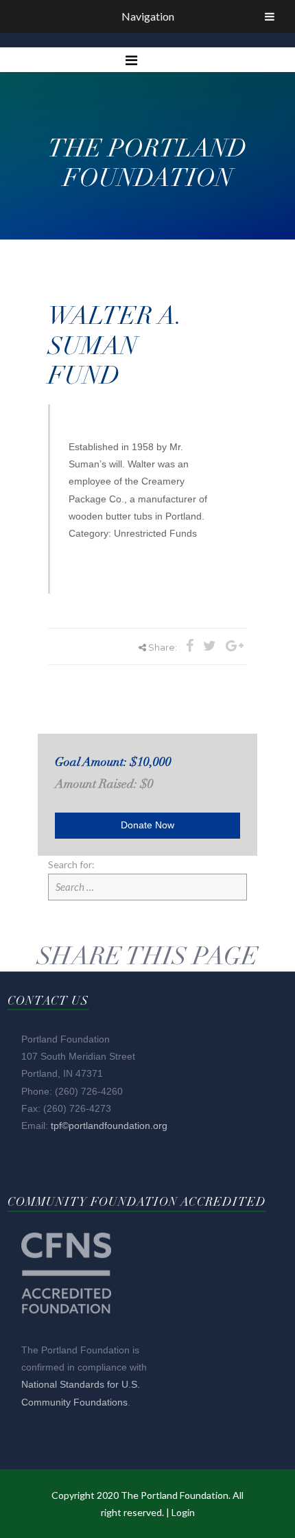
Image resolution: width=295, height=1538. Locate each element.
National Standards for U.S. (80, 1384)
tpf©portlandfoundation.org (109, 1125)
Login (183, 1512)
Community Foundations (74, 1402)
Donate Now (147, 824)
